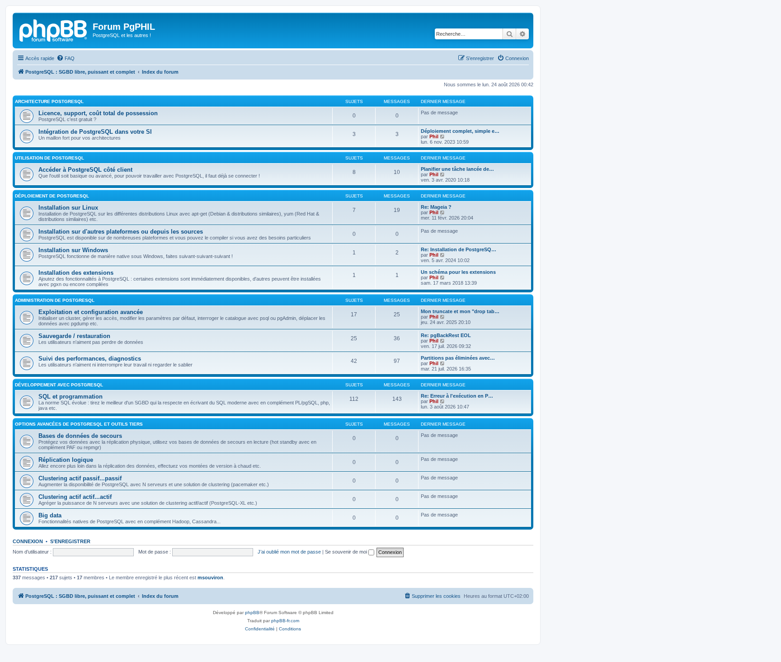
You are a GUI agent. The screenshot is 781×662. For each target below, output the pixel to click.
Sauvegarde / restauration (74, 336)
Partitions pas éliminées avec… (458, 358)
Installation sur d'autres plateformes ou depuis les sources (120, 231)
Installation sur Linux (68, 207)
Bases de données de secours (80, 435)
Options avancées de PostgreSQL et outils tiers (79, 424)
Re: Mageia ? (436, 207)
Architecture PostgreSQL (49, 101)
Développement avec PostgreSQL (59, 384)
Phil (433, 136)
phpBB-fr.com (285, 620)
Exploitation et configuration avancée (90, 312)
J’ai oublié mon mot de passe (289, 551)
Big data (49, 515)
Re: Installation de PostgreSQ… (458, 249)
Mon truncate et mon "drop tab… (460, 311)
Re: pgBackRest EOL (446, 335)
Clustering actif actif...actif (75, 496)
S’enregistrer (70, 541)
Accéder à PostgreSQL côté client (85, 169)
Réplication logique (65, 459)
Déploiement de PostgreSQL (52, 195)
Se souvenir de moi (346, 551)
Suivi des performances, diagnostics (89, 358)
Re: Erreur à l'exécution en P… (457, 396)
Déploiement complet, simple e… (460, 131)
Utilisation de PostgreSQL (49, 157)
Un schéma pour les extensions (458, 272)
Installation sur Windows (73, 250)
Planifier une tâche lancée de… (457, 169)
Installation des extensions (75, 272)
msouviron (210, 577)
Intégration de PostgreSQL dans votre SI (95, 131)
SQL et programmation (70, 396)
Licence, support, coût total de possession (98, 113)
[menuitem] (65, 58)
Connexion (28, 541)
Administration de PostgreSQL (54, 300)
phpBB (252, 612)
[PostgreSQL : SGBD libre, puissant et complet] (54, 29)
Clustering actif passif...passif (80, 478)
